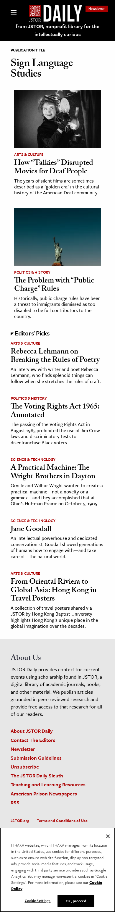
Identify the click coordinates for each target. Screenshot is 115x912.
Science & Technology (33, 459)
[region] (57, 870)
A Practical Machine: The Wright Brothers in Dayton (53, 473)
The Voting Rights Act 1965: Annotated (55, 411)
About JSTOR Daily (32, 731)
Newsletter (96, 8)
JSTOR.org (20, 821)
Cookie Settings (38, 900)
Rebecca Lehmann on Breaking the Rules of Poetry (55, 356)
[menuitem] (97, 8)
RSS (15, 802)
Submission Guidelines (36, 757)
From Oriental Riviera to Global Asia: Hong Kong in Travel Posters (53, 591)
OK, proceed (76, 900)
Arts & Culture (29, 154)
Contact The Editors (33, 740)
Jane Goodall (31, 529)
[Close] (107, 836)
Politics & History (32, 272)
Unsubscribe (25, 766)
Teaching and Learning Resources (48, 784)
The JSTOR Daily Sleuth (37, 775)
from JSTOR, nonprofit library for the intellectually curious (57, 30)
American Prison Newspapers (44, 793)
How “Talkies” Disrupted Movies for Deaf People (53, 168)
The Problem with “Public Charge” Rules (54, 285)
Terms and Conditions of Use (62, 821)
